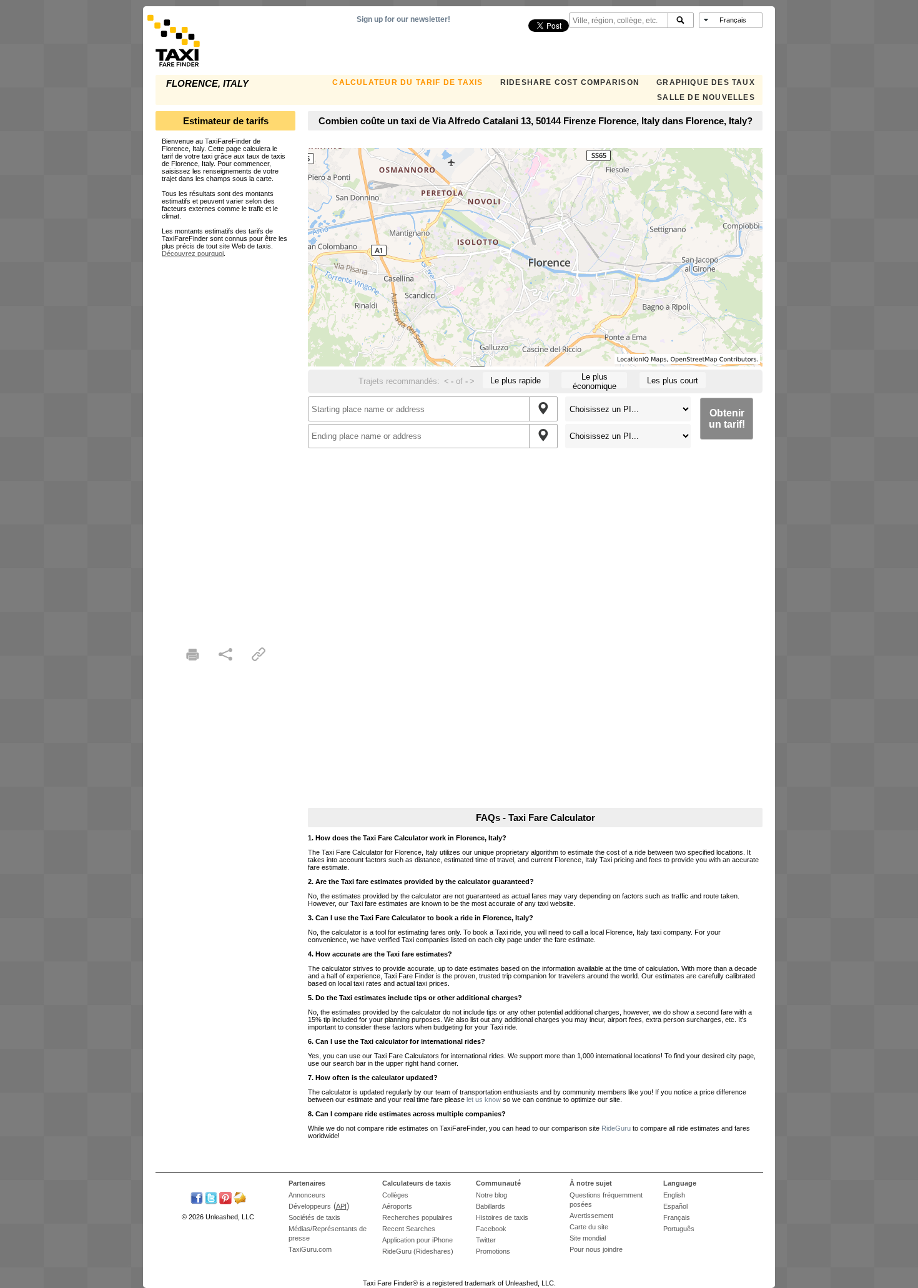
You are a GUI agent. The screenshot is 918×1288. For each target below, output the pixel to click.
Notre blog (491, 1195)
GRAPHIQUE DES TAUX (705, 82)
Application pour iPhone (417, 1240)
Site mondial (588, 1238)
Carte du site (589, 1227)
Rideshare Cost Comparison (569, 82)
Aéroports (397, 1206)
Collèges (395, 1195)
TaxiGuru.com (310, 1249)
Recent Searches (408, 1228)
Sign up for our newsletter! (403, 19)
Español (675, 1206)
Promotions (493, 1251)
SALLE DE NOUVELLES (706, 97)
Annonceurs (307, 1195)
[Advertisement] (225, 444)
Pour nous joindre (596, 1249)
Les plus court (672, 380)
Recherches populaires (417, 1217)
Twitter (486, 1240)
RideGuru (616, 1128)
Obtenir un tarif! (727, 419)
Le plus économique (594, 380)
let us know (483, 1099)
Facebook (491, 1228)
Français (676, 1217)
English (674, 1195)
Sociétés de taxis (314, 1217)
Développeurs (310, 1206)
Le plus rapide (515, 380)
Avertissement (591, 1215)
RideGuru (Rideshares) (417, 1251)
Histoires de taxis (502, 1217)
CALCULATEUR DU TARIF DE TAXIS (407, 82)
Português (678, 1228)
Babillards (490, 1206)
